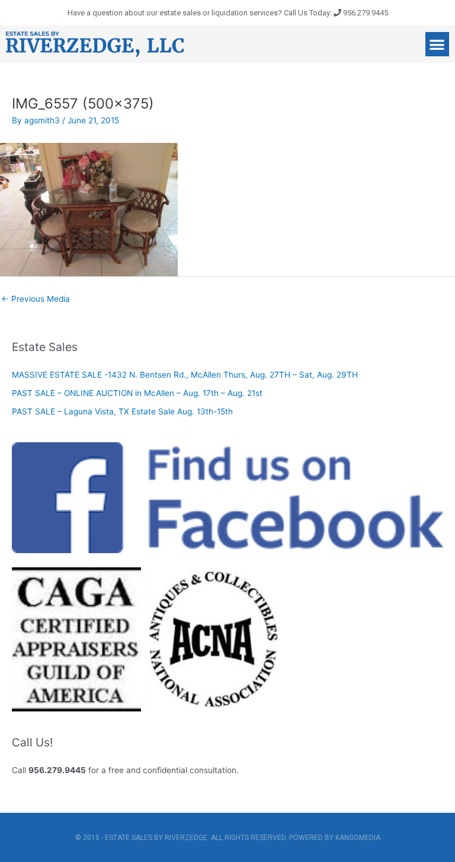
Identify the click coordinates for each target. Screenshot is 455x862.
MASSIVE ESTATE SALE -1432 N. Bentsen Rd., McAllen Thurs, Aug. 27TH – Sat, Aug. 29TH (185, 374)
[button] (437, 44)
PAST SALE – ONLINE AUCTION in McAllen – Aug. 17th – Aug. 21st (137, 393)
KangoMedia (357, 838)
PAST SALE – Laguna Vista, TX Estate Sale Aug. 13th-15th (122, 411)
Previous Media (35, 299)
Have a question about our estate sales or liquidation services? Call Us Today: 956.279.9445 (228, 12)
